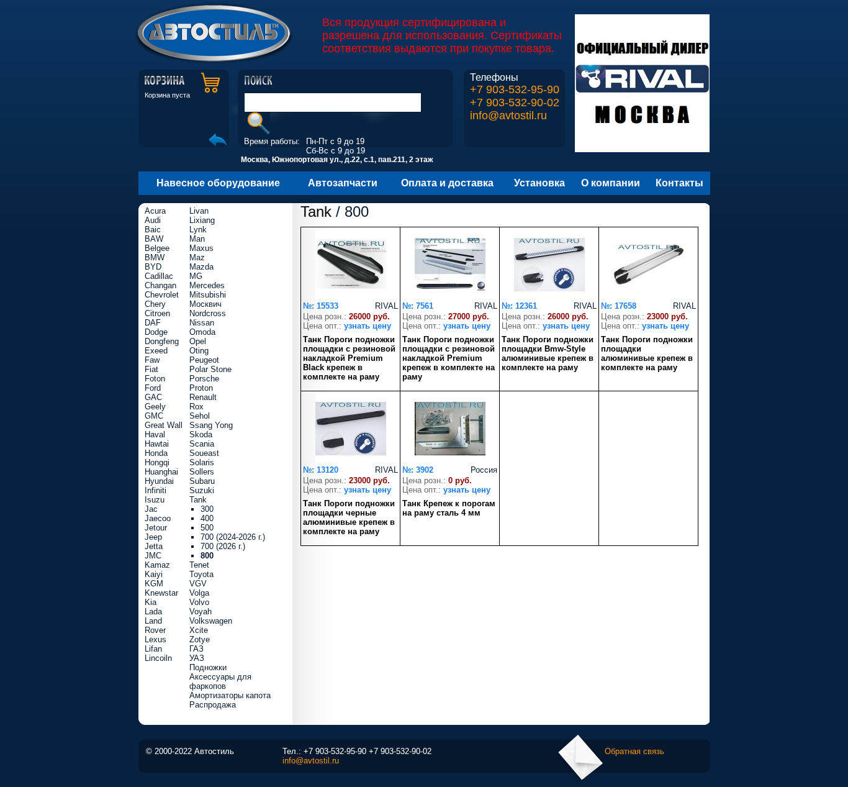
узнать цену (367, 325)
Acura (155, 211)
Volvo (199, 602)
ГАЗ (196, 648)
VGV (198, 583)
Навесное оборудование (218, 183)
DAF (153, 322)
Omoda (202, 332)
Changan (160, 285)
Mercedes (207, 285)
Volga (199, 593)
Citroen (157, 313)
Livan (199, 211)
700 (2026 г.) (223, 546)
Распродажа (212, 704)
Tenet (199, 565)
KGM (154, 583)
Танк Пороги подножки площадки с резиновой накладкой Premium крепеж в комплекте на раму (448, 358)
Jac (151, 509)
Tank (316, 211)
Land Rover (155, 625)
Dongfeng (162, 341)
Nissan (201, 322)
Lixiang (202, 220)
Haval (155, 434)
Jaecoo (158, 518)
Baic (153, 229)
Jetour (156, 527)
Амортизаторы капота (230, 695)
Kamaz (157, 565)
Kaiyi (154, 574)
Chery (155, 304)
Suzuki (201, 490)
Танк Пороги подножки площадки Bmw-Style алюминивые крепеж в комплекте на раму (547, 353)
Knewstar (161, 593)
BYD (153, 266)
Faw (152, 360)
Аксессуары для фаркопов (220, 681)
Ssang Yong (211, 425)
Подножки (208, 667)
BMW (155, 257)
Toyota (201, 574)
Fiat (151, 369)
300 (207, 509)
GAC (153, 397)
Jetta (154, 546)
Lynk (198, 229)
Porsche (204, 378)
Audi (153, 220)
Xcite (198, 630)
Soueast (204, 453)
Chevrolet (162, 294)
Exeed (156, 350)
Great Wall (164, 425)
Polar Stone (210, 369)
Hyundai (159, 481)
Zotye (199, 639)
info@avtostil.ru (508, 115)
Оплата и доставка (447, 183)
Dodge (156, 332)
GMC (154, 416)
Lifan (153, 648)
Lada (153, 611)
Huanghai (161, 471)
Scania (201, 443)
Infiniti (155, 490)
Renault (203, 397)
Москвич (205, 304)
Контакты (679, 183)
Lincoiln (158, 658)
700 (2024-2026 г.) (233, 537)
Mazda (201, 266)
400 (207, 518)
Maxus (201, 248)
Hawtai (157, 443)
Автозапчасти (342, 183)
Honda (156, 453)
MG (195, 276)
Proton (201, 388)
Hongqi (157, 462)
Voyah (200, 611)
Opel (197, 341)
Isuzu (155, 499)
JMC (153, 555)
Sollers (201, 471)
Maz (197, 257)
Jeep (153, 537)
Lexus (155, 639)
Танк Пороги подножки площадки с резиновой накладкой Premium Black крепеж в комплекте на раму (349, 358)
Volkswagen (210, 621)
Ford (153, 388)
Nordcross (207, 313)
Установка (539, 183)
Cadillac (159, 276)
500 (207, 527)
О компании (610, 183)
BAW (154, 238)
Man (197, 238)
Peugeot (204, 360)
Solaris (201, 462)
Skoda (200, 434)
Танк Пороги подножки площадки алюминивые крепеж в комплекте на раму (647, 353)
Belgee (157, 248)
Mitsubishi (207, 294)
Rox (196, 406)
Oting (199, 350)
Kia (150, 602)
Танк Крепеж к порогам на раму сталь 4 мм (448, 508)
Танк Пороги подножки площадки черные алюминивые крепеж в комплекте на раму (349, 517)
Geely (155, 406)
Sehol (199, 416)
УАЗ (196, 658)
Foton (155, 378)
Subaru (202, 481)
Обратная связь (634, 751)
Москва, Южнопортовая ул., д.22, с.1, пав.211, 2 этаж (337, 159)
